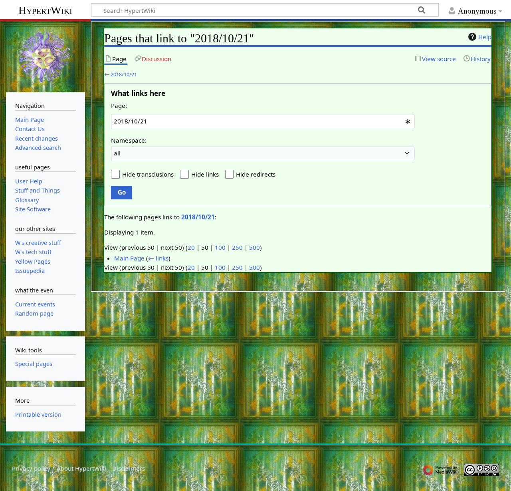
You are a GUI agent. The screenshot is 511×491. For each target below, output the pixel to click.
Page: (119, 105)
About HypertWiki (81, 468)
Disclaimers (128, 468)
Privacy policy (31, 468)
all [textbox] (117, 153)
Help (484, 37)
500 (254, 247)
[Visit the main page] (45, 56)
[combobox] (262, 121)
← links (158, 258)
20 (191, 247)
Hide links (205, 174)
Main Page (129, 258)
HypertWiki (45, 10)
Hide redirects (255, 174)
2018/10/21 (124, 74)
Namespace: (129, 140)
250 (237, 247)
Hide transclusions (148, 174)
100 (220, 247)
